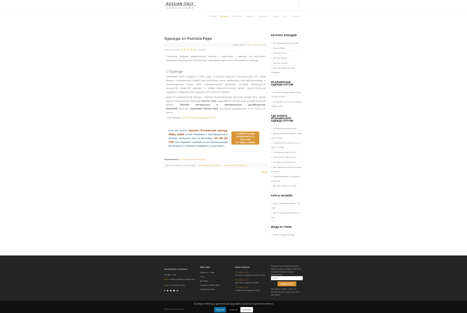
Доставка (204, 281)
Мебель (250, 16)
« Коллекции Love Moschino (209, 165)
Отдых (275, 16)
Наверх (264, 172)
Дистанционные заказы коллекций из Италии (286, 169)
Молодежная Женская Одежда (193, 159)
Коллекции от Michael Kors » (235, 165)
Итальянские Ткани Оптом (284, 162)
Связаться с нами (207, 272)
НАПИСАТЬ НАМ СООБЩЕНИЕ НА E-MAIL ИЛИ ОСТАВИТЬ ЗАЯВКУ (245, 138)
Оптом (223, 16)
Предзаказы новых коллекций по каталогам (285, 178)
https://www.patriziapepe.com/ (198, 117)
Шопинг (262, 16)
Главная (212, 16)
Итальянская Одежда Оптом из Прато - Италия (285, 145)
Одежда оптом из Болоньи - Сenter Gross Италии (286, 135)
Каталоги (236, 16)
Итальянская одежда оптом (284, 128)
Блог (285, 16)
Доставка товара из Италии (284, 186)
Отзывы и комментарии (210, 285)
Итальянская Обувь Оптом (284, 157)
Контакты (296, 16)
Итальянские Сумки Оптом (284, 152)
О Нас (202, 276)
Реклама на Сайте (207, 289)
